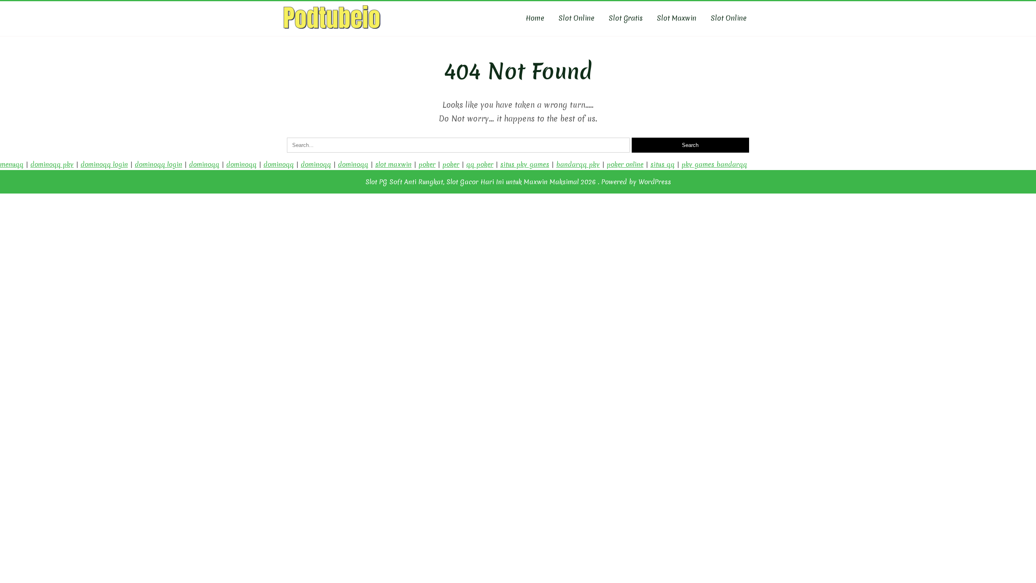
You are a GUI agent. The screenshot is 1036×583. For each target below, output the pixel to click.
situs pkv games (524, 164)
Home (535, 18)
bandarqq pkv (578, 164)
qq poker (479, 164)
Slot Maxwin (676, 18)
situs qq (662, 164)
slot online (729, 18)
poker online (625, 164)
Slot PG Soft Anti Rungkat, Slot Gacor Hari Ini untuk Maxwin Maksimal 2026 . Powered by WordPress (518, 181)
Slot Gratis (626, 18)
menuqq (11, 164)
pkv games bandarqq (714, 164)
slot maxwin (393, 164)
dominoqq (204, 164)
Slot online (576, 18)
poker (426, 164)
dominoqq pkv (52, 164)
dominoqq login (104, 164)
